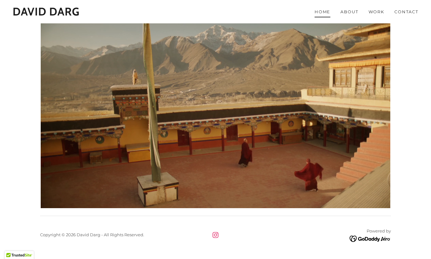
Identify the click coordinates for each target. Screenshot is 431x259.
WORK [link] (376, 11)
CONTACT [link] (406, 11)
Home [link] (322, 11)
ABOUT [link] (349, 11)
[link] (46, 14)
